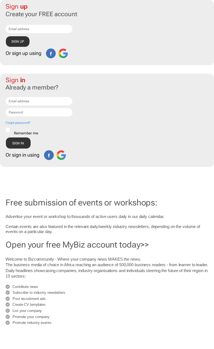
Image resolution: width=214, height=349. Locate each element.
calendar (155, 216)
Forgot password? (18, 123)
